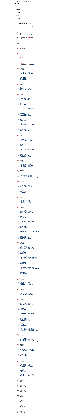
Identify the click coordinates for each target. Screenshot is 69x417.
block (16, 1)
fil (18, 1)
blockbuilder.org (20, 27)
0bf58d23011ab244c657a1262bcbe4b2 (25, 1)
